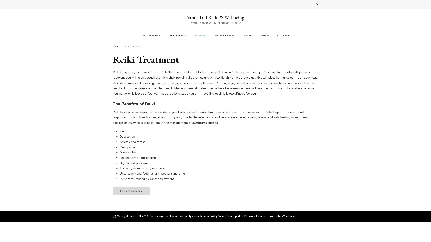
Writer (265, 35)
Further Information (131, 191)
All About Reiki (151, 35)
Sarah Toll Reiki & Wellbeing (215, 17)
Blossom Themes (255, 216)
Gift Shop (283, 35)
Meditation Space (223, 35)
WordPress (288, 216)
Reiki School (177, 35)
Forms (198, 35)
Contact (248, 35)
